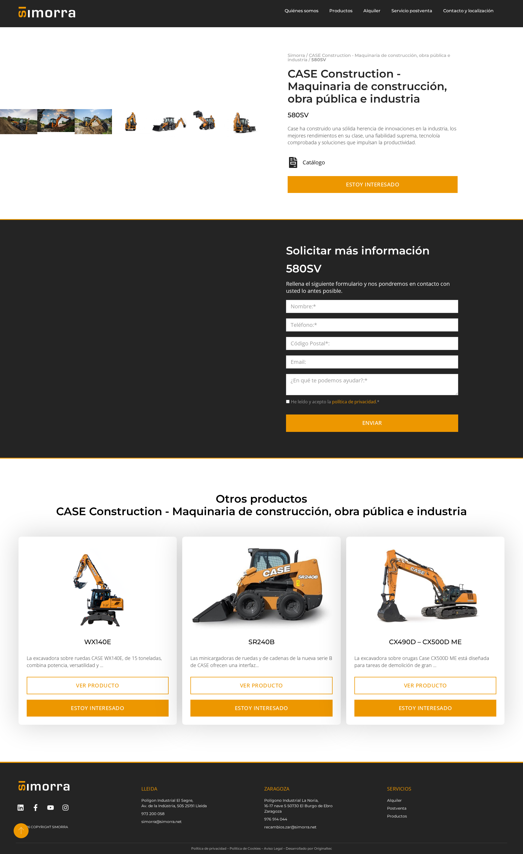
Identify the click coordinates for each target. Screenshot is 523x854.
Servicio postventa (411, 10)
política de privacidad (353, 406)
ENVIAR (372, 427)
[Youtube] (50, 811)
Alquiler (372, 10)
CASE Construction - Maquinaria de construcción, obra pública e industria (369, 59)
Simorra (296, 57)
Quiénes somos (301, 10)
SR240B (261, 646)
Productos (340, 10)
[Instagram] (65, 811)
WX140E (97, 646)
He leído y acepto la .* (335, 406)
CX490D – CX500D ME (425, 646)
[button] (257, 125)
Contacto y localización (468, 10)
